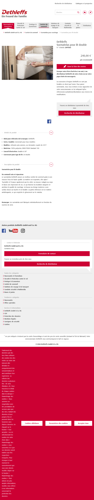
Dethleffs (62, 41)
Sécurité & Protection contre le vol (16, 279)
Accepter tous (83, 423)
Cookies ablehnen (32, 423)
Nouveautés (8, 300)
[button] (27, 133)
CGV (5, 313)
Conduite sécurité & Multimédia (15, 289)
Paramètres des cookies (58, 423)
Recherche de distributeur (63, 3)
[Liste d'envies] (90, 12)
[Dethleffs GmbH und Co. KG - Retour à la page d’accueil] (14, 13)
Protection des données (12, 316)
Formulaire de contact (47, 254)
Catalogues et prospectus (84, 3)
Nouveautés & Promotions (13, 276)
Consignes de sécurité (11, 321)
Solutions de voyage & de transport (16, 287)
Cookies (7, 324)
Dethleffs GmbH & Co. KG (12, 311)
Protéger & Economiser (12, 281)
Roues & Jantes (9, 292)
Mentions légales (10, 319)
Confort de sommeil (11, 284)
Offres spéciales (9, 303)
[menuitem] (63, 3)
